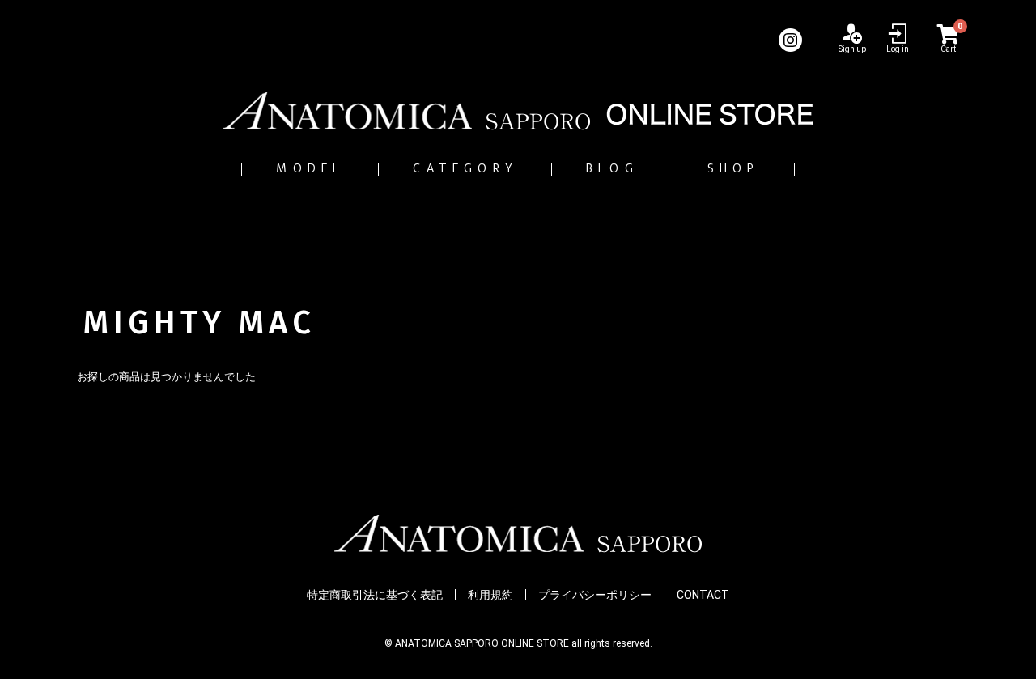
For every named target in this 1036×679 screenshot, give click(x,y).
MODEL (310, 169)
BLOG (612, 169)
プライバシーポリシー (595, 594)
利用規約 (490, 594)
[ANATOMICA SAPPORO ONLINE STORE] (518, 110)
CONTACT (703, 594)
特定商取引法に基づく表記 (375, 594)
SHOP (733, 169)
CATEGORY (465, 169)
